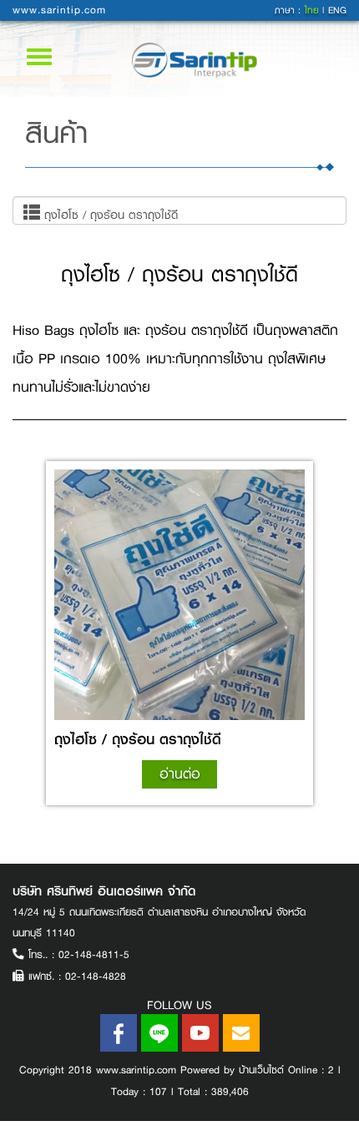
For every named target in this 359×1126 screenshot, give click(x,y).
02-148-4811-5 (93, 954)
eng (337, 10)
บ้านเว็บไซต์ (261, 1070)
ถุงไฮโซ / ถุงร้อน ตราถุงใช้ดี (109, 214)
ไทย (313, 10)
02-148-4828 (95, 976)
